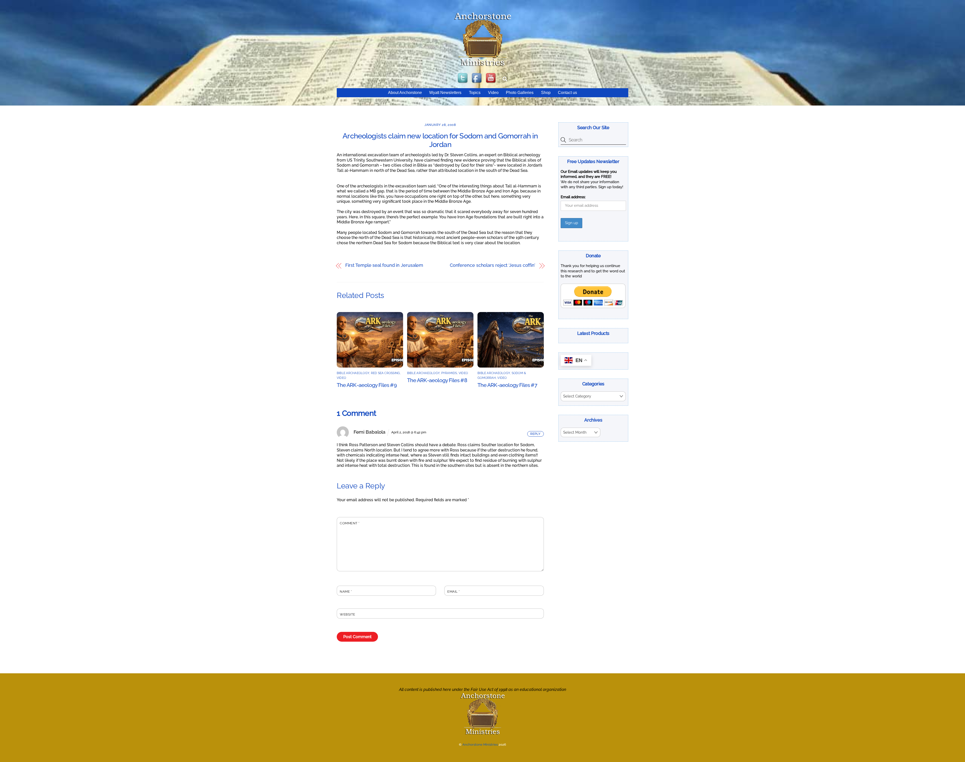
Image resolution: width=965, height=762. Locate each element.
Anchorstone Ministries (480, 744)
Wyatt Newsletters (445, 92)
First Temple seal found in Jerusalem (384, 265)
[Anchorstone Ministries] (482, 66)
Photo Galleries (520, 92)
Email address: (573, 197)
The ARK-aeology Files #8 (437, 380)
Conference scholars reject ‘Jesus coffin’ (492, 265)
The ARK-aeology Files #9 (367, 385)
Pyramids (449, 373)
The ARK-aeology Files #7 (507, 385)
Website (347, 614)
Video (493, 92)
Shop (546, 92)
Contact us (567, 92)
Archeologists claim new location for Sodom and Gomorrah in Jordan (440, 140)
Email (453, 591)
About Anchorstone (405, 92)
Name (346, 591)
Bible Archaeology (353, 373)
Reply (535, 434)
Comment (350, 523)
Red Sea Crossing (385, 373)
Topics (474, 92)
